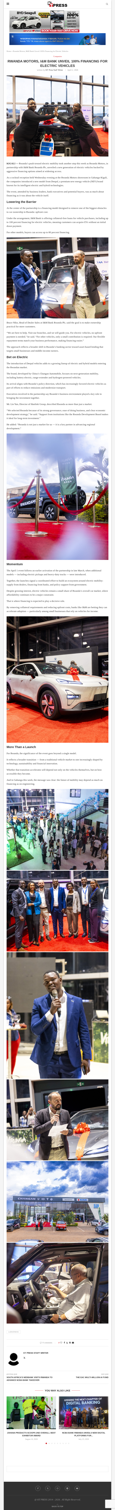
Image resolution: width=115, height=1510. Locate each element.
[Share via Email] (73, 1343)
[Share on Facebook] (64, 1343)
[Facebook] (37, 1488)
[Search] (107, 4)
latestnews (13, 1332)
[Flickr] (67, 1488)
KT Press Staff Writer (54, 70)
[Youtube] (77, 1488)
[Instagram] (57, 1488)
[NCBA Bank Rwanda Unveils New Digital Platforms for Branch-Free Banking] (83, 1412)
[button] (10, 1420)
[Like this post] (61, 1343)
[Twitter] (47, 1488)
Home (9, 51)
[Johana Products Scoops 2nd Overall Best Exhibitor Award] (31, 1412)
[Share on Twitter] (67, 1343)
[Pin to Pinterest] (70, 1343)
